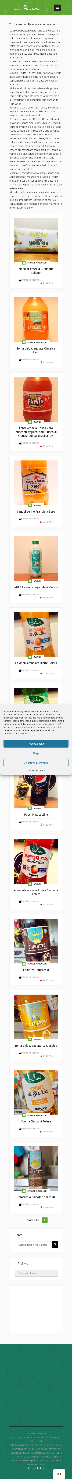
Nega (36, 753)
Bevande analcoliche (37, 263)
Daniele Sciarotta (31, 280)
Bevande (37, 422)
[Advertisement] (36, 1307)
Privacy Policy (36, 1468)
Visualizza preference (36, 762)
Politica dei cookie (36, 770)
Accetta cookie (36, 743)
